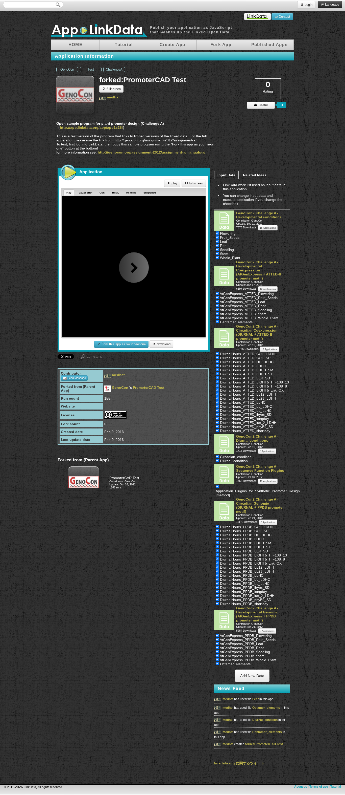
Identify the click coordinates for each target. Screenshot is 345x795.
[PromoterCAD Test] (83, 496)
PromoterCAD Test (148, 387)
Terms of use (318, 786)
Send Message (76, 377)
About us (300, 786)
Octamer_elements (266, 708)
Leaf (255, 699)
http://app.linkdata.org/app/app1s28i (91, 127)
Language (331, 4)
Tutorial (335, 786)
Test (91, 69)
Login (308, 5)
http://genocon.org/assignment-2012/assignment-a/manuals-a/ (151, 152)
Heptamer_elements (267, 732)
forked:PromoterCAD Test (264, 744)
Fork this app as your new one (123, 344)
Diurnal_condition (265, 720)
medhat (113, 97)
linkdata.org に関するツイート (239, 763)
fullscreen (113, 89)
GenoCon (67, 69)
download (163, 344)
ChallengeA (114, 69)
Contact (284, 16)
